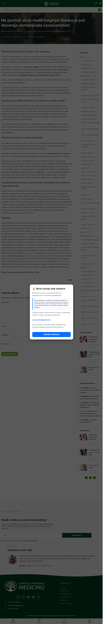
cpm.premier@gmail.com (41, 320)
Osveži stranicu (51, 335)
